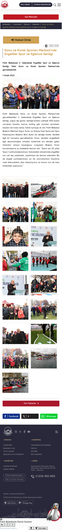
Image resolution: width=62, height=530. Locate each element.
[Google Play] (25, 503)
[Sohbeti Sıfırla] (7, 525)
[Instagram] (16, 432)
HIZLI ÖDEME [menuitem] (25, 4)
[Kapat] (12, 525)
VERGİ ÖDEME (8, 469)
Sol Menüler (31, 17)
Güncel (27, 24)
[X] (20, 432)
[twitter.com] (30, 416)
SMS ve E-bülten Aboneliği (14, 479)
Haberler (35, 24)
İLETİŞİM (34, 451)
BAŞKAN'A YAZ (9, 448)
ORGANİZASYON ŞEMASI (41, 445)
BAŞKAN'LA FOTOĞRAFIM (13, 454)
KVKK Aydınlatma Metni (32, 497)
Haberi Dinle (22, 40)
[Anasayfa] (5, 4)
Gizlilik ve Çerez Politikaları (14, 494)
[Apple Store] (10, 503)
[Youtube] (29, 432)
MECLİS (34, 448)
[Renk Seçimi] (47, 45)
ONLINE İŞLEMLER (10, 466)
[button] (59, 4)
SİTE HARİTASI (36, 454)
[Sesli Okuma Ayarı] (2, 525)
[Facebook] (24, 432)
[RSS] (56, 431)
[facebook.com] (11, 416)
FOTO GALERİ (8, 451)
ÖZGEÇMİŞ (7, 445)
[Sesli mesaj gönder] (31, 528)
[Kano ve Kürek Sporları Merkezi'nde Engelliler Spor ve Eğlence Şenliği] (15, 187)
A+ (56, 45)
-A (51, 45)
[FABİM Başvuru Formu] (54, 511)
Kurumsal (17, 24)
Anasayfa (6, 24)
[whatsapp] (49, 416)
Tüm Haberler (30, 403)
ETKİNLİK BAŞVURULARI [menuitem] (42, 4)
